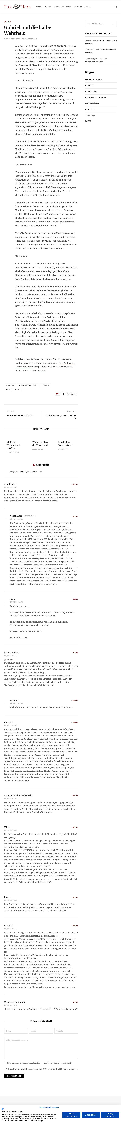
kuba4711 (8, 925)
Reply (75, 484)
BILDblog (89, 85)
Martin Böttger (91, 59)
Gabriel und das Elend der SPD (20, 415)
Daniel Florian (91, 91)
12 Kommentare (29, 39)
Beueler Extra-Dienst (93, 79)
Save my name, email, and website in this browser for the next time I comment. (39, 1063)
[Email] (6, 71)
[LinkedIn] (6, 65)
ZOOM (88, 121)
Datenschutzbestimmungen (49, 1107)
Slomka (45, 385)
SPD (8, 390)
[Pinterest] (76, 394)
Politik (7, 22)
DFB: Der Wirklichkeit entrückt (13, 445)
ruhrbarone (90, 109)
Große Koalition (27, 385)
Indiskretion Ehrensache (95, 97)
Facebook (41, 370)
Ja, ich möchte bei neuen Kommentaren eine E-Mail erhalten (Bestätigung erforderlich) (42, 1069)
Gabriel (10, 385)
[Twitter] (6, 59)
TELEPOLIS (90, 115)
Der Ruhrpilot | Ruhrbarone (30, 472)
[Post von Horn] (17, 6)
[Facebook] (6, 53)
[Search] (116, 7)
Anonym (8, 722)
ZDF (17, 390)
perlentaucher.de (92, 103)
